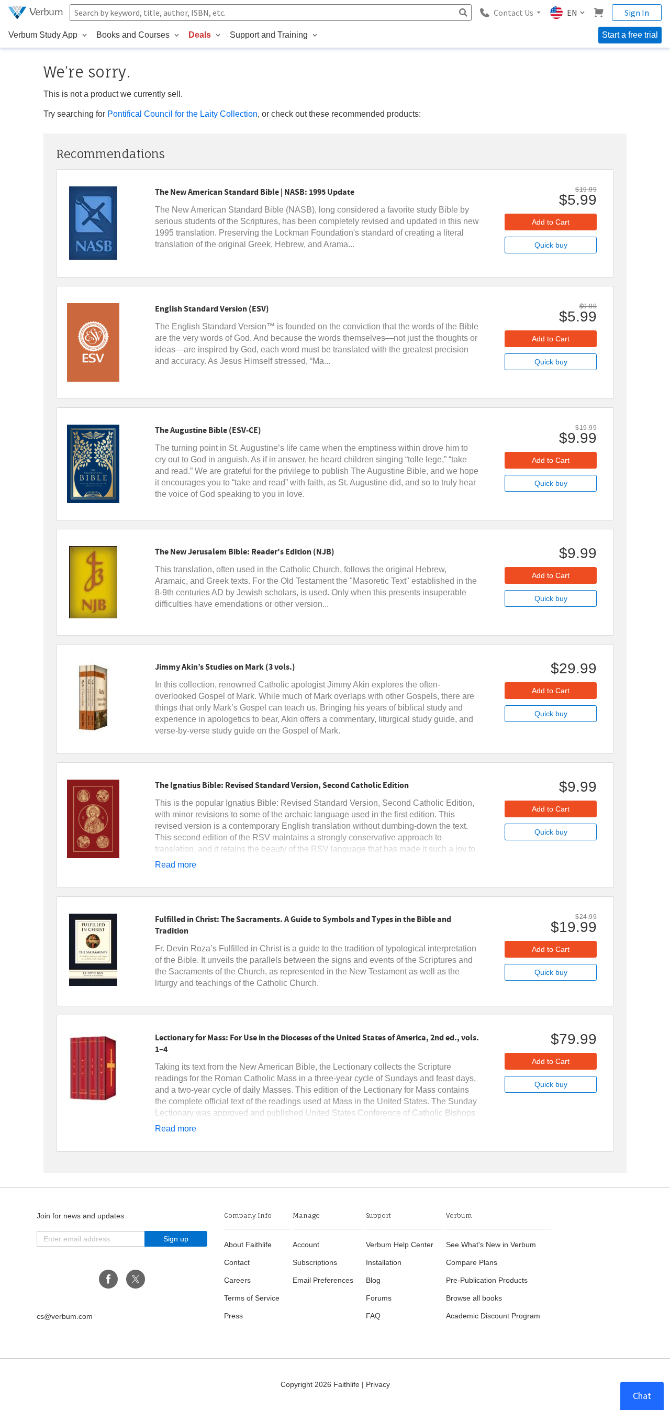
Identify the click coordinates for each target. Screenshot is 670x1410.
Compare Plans (471, 1262)
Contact (237, 1262)
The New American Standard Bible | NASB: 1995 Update (254, 192)
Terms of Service (252, 1298)
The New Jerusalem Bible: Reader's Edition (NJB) (244, 552)
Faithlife (346, 1384)
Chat (642, 1396)
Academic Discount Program (493, 1316)
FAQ (373, 1316)
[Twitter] (135, 1279)
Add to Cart (551, 222)
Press (233, 1316)
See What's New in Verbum (491, 1244)
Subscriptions (315, 1262)
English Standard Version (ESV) (212, 309)
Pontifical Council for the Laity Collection (182, 113)
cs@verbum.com (65, 1316)
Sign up (175, 1239)
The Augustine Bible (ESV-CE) (208, 430)
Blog (373, 1280)
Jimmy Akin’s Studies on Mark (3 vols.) (225, 667)
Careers (237, 1280)
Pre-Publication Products (487, 1280)
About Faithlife (248, 1244)
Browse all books (474, 1298)
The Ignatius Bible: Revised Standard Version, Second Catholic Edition (282, 785)
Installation (383, 1262)
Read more (175, 864)
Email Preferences (323, 1280)
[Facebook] (108, 1279)
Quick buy (550, 245)
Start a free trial (630, 34)
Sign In (636, 12)
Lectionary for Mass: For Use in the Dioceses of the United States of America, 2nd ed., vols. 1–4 (317, 1043)
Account (306, 1244)
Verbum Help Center (399, 1244)
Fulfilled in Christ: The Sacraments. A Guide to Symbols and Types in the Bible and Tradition (303, 925)
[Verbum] (37, 12)
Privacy (378, 1384)
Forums (379, 1298)
